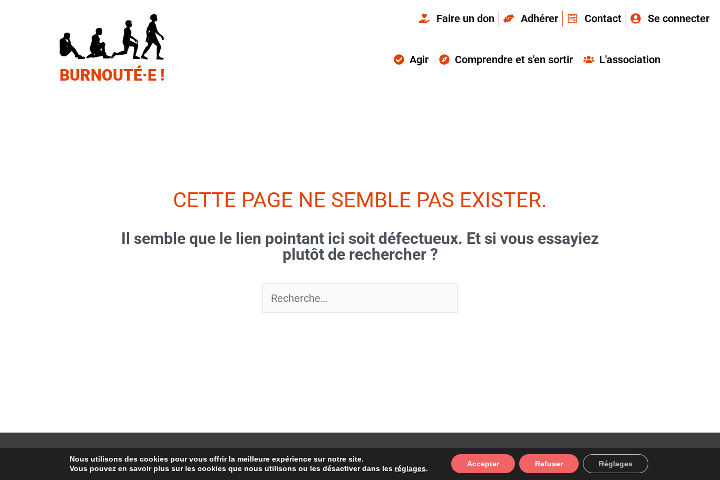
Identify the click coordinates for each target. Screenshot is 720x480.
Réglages (616, 463)
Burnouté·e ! (112, 75)
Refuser (549, 463)
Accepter (483, 463)
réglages (410, 468)
